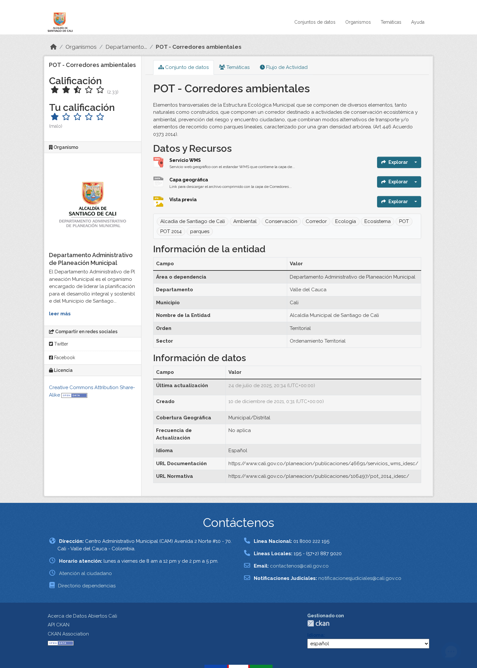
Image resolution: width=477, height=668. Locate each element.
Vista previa (183, 199)
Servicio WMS (185, 160)
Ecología (345, 221)
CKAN (318, 623)
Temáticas (391, 22)
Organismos (358, 22)
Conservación (281, 221)
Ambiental (245, 221)
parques (199, 231)
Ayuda (417, 22)
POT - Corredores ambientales (198, 47)
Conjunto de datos (186, 67)
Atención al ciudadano (85, 573)
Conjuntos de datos (315, 22)
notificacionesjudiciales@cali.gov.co (359, 578)
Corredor (316, 221)
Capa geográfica (188, 179)
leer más (60, 314)
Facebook (64, 357)
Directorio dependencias (87, 586)
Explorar (398, 162)
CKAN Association (68, 634)
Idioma (315, 635)
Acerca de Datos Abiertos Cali (82, 616)
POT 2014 (171, 231)
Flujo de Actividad (286, 67)
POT (404, 221)
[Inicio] (53, 47)
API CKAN (58, 625)
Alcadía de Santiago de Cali (192, 221)
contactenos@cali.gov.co (299, 566)
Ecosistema (377, 221)
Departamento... (126, 47)
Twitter (60, 344)
